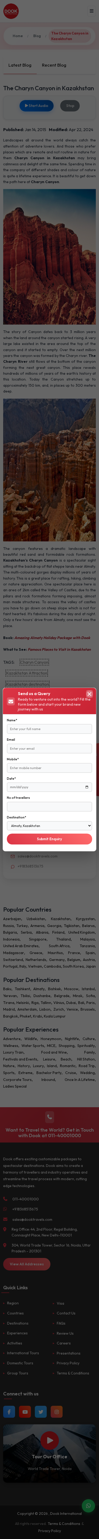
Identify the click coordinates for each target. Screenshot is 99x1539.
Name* (12, 720)
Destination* (16, 817)
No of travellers (18, 798)
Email (11, 740)
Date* (11, 779)
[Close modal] (89, 694)
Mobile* (13, 759)
